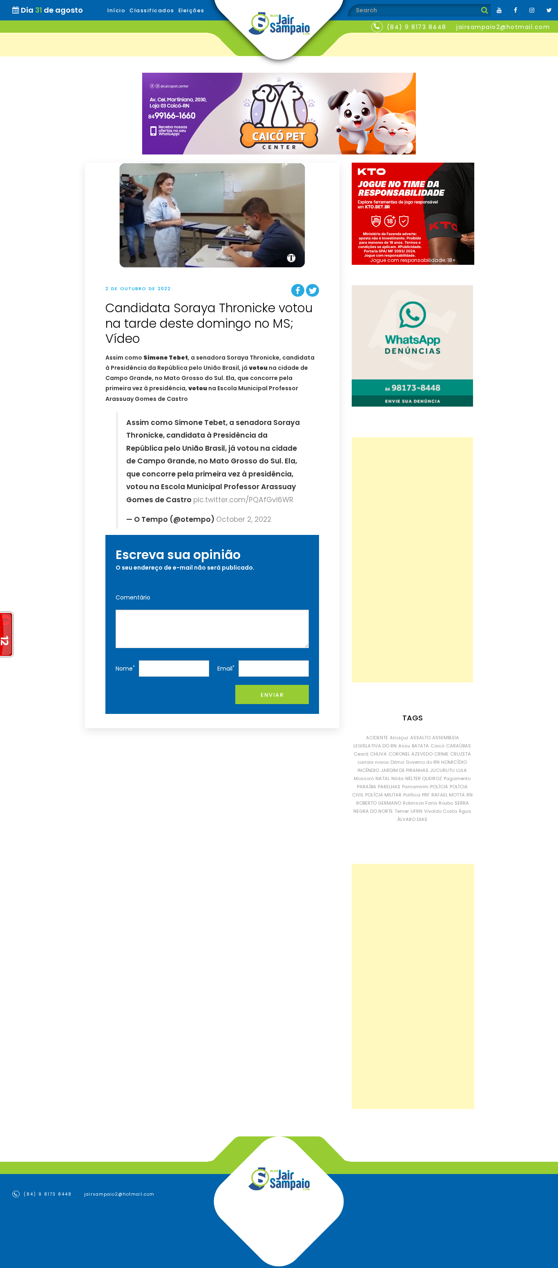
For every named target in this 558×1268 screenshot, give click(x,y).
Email (225, 668)
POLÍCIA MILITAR (383, 795)
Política (411, 795)
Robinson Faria (420, 803)
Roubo (446, 803)
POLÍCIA (439, 786)
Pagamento (457, 778)
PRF (426, 795)
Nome (125, 668)
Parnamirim (415, 786)
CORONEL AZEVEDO (410, 754)
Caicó (437, 745)
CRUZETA (460, 754)
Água (465, 811)
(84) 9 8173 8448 (416, 27)
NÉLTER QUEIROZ (423, 778)
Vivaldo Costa (440, 811)
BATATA (420, 745)
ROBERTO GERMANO (378, 803)
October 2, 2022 (243, 519)
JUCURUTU (442, 770)
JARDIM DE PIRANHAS (405, 770)
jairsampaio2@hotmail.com (503, 27)
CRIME (441, 754)
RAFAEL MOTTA (448, 795)
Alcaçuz (399, 737)
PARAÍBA (366, 786)
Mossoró (364, 778)
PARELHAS (389, 786)
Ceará (361, 754)
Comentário (133, 597)
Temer (402, 811)
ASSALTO (420, 737)
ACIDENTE (377, 737)
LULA (461, 770)
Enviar (272, 695)
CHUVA (378, 754)
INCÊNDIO (368, 770)
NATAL (382, 778)
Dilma (397, 762)
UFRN (416, 811)
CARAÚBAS (458, 745)
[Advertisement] (412, 559)
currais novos (373, 762)
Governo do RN (423, 762)
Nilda (397, 778)
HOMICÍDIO (454, 762)
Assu (404, 745)
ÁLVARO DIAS (412, 819)
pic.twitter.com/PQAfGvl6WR (243, 500)
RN (469, 795)
